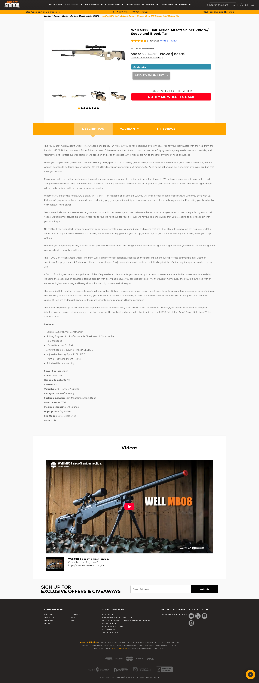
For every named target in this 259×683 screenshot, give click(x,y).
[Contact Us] (245, 5)
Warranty (129, 128)
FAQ (73, 617)
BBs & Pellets (92, 5)
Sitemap (120, 677)
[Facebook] (204, 616)
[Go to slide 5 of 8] (90, 108)
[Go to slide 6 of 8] (92, 108)
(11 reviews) (153, 40)
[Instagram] (191, 623)
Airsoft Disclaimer (119, 648)
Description (93, 128)
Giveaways (75, 614)
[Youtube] (191, 616)
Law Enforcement (110, 632)
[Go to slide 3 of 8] (84, 108)
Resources (48, 620)
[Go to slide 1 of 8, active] (79, 108)
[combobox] (222, 5)
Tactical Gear (112, 5)
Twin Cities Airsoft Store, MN (174, 614)
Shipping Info (108, 614)
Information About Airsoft (113, 626)
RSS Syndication (109, 623)
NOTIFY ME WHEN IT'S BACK (171, 97)
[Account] (240, 5)
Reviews (47, 623)
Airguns (150, 5)
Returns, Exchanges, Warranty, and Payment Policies (126, 620)
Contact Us (49, 617)
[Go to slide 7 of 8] (95, 108)
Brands (183, 5)
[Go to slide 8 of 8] (98, 108)
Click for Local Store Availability (147, 57)
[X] (198, 616)
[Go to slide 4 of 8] (87, 108)
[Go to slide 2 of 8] (82, 108)
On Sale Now (55, 5)
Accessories (167, 5)
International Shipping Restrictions (117, 617)
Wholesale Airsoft (109, 629)
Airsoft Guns (72, 5)
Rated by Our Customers (42, 12)
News (73, 620)
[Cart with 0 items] (251, 5)
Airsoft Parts (133, 5)
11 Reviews (166, 128)
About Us (48, 614)
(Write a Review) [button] (168, 40)
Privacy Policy (132, 677)
